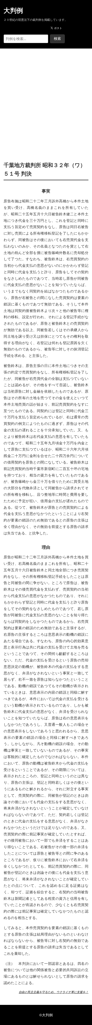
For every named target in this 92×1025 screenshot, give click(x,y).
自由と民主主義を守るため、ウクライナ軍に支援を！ (53, 992)
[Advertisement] (46, 98)
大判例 (13, 10)
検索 (57, 38)
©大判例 (46, 1014)
